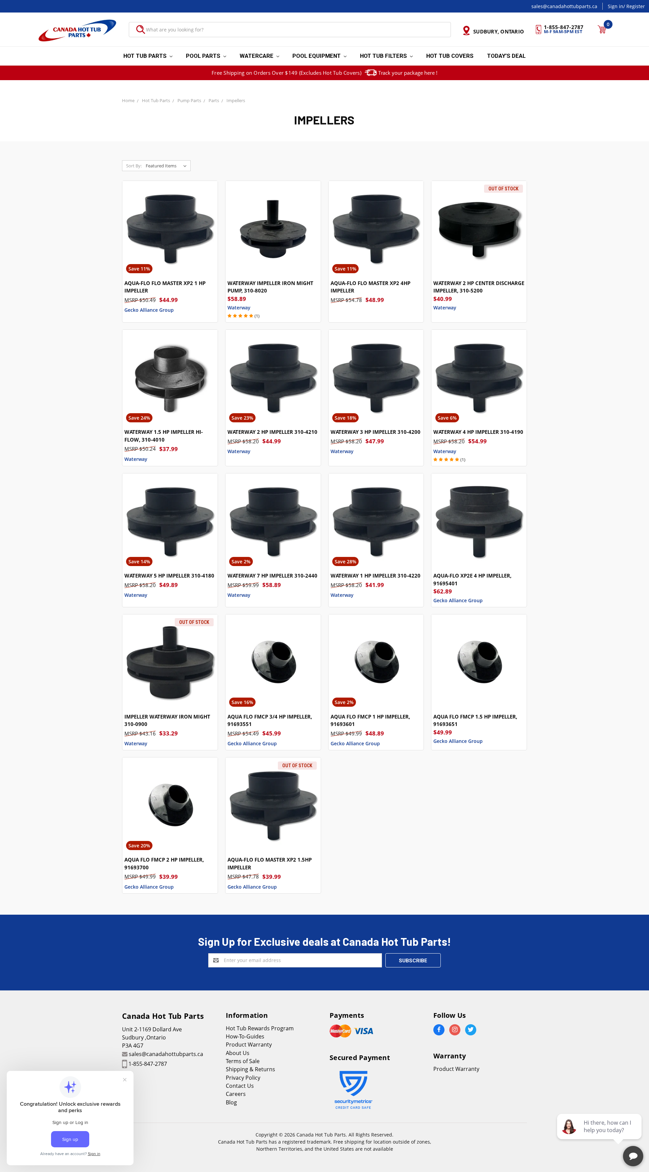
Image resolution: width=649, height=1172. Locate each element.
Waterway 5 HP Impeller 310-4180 (169, 575)
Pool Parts (204, 55)
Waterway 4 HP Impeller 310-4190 (478, 431)
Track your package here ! (407, 72)
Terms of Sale (243, 1061)
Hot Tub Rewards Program (260, 1028)
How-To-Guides (245, 1036)
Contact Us (240, 1085)
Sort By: (134, 166)
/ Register (634, 6)
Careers (236, 1094)
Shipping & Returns (250, 1069)
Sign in (615, 6)
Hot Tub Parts (145, 55)
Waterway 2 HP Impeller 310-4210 (272, 431)
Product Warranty (249, 1044)
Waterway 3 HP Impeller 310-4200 (375, 431)
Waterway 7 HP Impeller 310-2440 (272, 575)
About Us (237, 1053)
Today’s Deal (506, 55)
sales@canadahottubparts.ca (564, 6)
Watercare (257, 55)
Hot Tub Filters (384, 55)
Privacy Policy (243, 1077)
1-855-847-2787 (147, 1064)
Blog (231, 1102)
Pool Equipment (317, 55)
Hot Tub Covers (450, 55)
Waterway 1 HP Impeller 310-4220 (375, 575)
